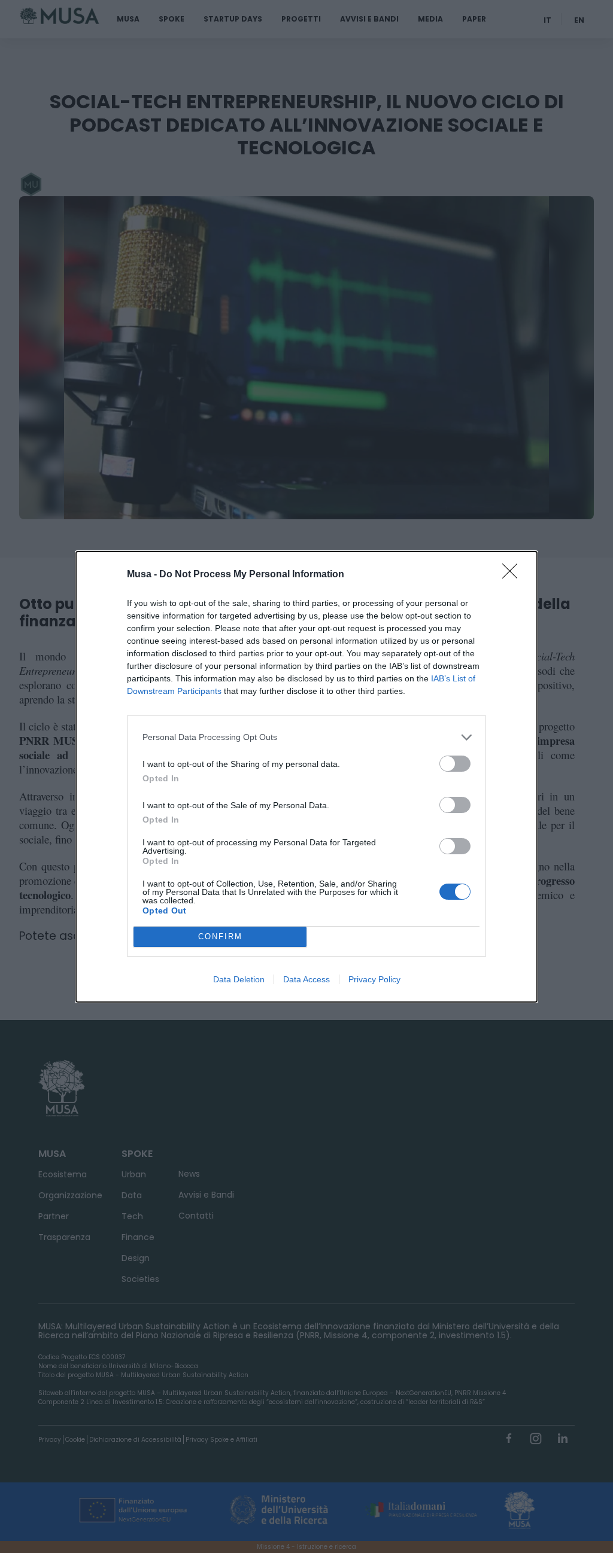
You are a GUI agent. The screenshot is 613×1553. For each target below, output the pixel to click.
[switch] (455, 764)
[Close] (513, 575)
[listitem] (306, 737)
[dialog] (306, 777)
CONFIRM (220, 936)
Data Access (306, 979)
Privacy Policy (374, 979)
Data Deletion (239, 979)
